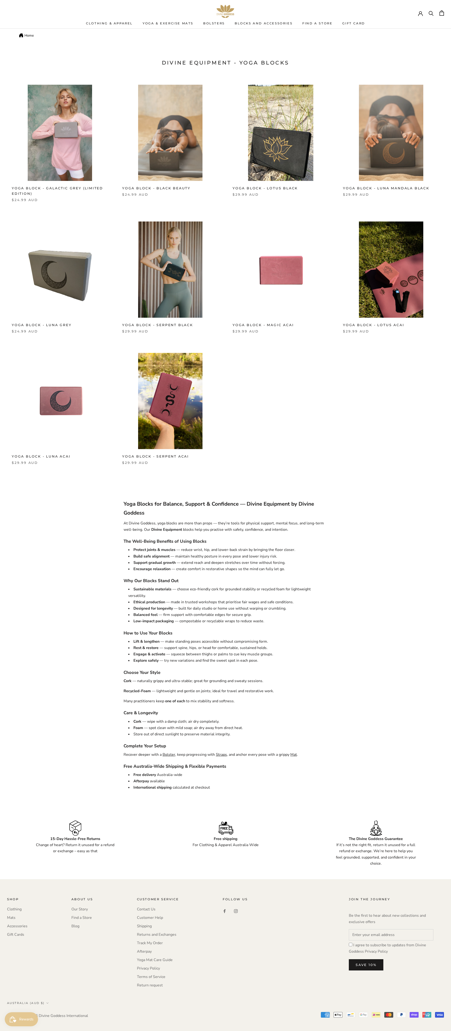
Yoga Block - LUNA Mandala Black (386, 188)
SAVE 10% (366, 965)
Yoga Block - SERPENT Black (157, 325)
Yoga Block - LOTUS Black (265, 188)
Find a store (317, 23)
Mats (11, 917)
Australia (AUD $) (26, 1003)
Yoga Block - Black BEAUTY (156, 188)
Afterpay (144, 951)
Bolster (169, 754)
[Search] (431, 13)
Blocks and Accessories (263, 23)
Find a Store (81, 917)
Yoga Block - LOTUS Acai (373, 325)
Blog (75, 926)
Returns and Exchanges (156, 934)
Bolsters (214, 23)
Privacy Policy (148, 968)
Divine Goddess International (63, 1015)
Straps (221, 754)
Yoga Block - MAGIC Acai (263, 325)
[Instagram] (236, 911)
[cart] (441, 13)
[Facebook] (224, 911)
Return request (150, 985)
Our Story (79, 909)
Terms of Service (151, 976)
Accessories (17, 926)
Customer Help (150, 917)
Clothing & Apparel (109, 23)
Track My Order (150, 943)
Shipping (144, 926)
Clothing (14, 909)
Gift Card (353, 23)
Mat (293, 754)
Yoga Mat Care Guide (155, 959)
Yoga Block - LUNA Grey (42, 325)
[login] (420, 13)
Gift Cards (15, 934)
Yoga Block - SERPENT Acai (155, 456)
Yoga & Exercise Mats (168, 23)
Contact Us (146, 909)
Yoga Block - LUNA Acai (41, 456)
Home (29, 35)
